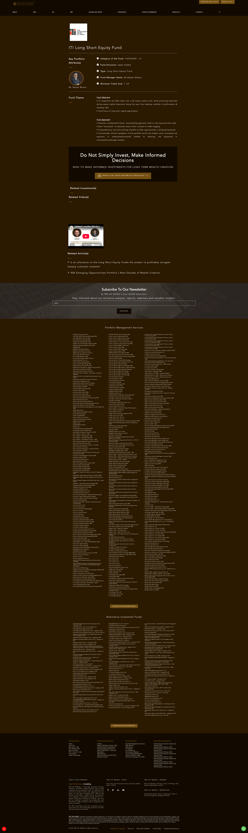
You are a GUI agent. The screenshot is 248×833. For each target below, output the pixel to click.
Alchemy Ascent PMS (79, 390)
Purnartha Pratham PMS (151, 366)
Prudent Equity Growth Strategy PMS (155, 356)
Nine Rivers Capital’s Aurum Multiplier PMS (121, 526)
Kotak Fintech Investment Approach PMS (120, 413)
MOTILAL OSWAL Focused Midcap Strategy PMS (123, 495)
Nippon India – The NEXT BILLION (118, 695)
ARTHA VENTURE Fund (79, 675)
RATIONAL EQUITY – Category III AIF (155, 628)
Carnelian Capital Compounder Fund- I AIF (85, 698)
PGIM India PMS (113, 573)
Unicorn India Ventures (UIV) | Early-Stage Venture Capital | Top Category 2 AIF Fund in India (159, 683)
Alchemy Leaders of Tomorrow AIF (83, 664)
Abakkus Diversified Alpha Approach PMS (85, 343)
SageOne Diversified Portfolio (153, 412)
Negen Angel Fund (114, 685)
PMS (34, 12)
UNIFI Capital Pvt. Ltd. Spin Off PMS (155, 539)
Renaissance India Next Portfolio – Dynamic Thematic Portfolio (160, 394)
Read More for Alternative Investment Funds (124, 725)
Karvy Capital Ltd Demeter (116, 409)
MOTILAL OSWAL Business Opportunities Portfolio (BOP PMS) (123, 493)
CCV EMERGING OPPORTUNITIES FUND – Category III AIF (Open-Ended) (88, 700)
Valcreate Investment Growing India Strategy (157, 550)
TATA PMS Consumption (151, 496)
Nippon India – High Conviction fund (119, 532)
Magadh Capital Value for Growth (118, 433)
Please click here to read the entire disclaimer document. (84, 823)
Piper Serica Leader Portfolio (117, 580)
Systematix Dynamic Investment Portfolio (156, 479)
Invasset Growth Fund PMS (116, 387)
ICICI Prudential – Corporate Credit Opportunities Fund (124, 665)
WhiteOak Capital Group (152, 584)
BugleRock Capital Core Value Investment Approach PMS (87, 473)
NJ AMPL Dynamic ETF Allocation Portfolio (121, 539)
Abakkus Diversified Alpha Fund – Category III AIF (87, 637)
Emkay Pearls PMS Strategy (81, 568)
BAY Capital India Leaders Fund (82, 689)
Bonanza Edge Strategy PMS (81, 466)
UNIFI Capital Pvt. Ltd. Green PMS (154, 534)
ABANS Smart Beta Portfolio (81, 349)
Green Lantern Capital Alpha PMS (118, 336)
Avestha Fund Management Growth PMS (84, 455)
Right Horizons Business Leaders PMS (155, 400)
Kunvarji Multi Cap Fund (116, 427)
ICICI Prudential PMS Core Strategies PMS (121, 365)
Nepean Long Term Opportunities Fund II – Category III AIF (124, 689)
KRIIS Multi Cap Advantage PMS (118, 426)
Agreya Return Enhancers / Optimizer (83, 385)
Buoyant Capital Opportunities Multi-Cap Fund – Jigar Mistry (88, 481)
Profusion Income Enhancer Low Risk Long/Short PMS (160, 350)
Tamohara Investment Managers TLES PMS (157, 485)
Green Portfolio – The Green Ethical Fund (121, 341)
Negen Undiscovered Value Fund (118, 687)
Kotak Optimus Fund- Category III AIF (119, 676)
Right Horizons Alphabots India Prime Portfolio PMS (159, 398)
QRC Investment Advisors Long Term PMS (156, 380)
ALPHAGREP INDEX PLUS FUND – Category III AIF (87, 665)
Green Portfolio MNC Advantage (118, 349)
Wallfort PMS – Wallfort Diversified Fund (156, 572)
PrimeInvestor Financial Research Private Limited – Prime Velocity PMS (159, 338)
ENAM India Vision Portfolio (81, 571)
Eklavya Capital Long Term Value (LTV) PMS (85, 553)
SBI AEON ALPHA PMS (151, 429)
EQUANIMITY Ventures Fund (117, 631)
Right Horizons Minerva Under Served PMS (157, 403)
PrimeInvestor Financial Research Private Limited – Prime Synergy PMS (159, 335)
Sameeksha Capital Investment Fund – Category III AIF (160, 645)
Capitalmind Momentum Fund (81, 491)
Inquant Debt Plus (114, 670)
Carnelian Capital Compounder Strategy (84, 496)
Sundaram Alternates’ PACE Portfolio (155, 473)
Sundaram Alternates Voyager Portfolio (156, 471)
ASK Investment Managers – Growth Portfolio (86, 448)
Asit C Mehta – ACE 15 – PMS (81, 434)
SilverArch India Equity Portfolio (154, 444)
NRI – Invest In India (75, 752)
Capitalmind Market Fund (80, 489)
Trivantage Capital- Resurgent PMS (154, 514)
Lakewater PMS (113, 429)
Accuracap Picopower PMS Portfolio (83, 358)
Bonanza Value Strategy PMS (81, 470)
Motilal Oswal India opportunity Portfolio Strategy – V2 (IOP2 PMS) (124, 501)
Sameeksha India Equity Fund (153, 418)
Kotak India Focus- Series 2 (116, 419)
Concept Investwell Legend (81, 525)
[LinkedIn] (118, 790)
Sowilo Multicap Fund (151, 458)
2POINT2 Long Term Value (80, 334)
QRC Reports (101, 753)
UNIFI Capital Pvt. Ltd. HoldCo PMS (155, 535)
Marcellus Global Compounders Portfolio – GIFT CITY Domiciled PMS (124, 441)
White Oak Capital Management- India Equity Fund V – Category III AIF (160, 704)
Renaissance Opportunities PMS (154, 396)
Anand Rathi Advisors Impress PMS (83, 428)
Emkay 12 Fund (77, 556)
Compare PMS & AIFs (209, 1)
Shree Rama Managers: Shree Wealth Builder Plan (159, 442)
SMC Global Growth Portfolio (153, 451)
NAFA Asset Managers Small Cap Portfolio (121, 518)
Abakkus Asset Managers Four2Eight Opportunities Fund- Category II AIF (87, 635)
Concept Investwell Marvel (80, 527)
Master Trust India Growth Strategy (119, 448)
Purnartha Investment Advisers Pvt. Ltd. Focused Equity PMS (160, 358)
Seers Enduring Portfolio (152, 433)
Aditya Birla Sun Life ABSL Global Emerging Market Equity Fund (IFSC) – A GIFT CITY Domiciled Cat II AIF (88, 647)
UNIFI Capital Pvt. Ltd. (151, 526)
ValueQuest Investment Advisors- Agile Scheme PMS (160, 563)
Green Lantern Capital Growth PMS (119, 340)
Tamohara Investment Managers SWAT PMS (157, 481)
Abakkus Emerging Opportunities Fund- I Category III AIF (88, 640)
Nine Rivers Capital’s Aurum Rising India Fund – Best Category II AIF (123, 693)
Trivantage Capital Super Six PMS (154, 512)
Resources (122, 12)
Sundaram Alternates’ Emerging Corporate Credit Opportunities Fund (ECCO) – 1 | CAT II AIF (159, 661)
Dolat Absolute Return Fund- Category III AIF (85, 709)
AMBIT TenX (76, 423)
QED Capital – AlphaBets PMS (153, 371)
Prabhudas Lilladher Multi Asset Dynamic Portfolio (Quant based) (123, 583)
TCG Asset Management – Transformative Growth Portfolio (159, 502)
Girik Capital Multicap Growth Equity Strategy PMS (87, 586)
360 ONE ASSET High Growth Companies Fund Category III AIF (86, 624)
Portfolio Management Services (135, 744)
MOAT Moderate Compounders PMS (119, 461)
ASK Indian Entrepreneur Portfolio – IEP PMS (86, 445)
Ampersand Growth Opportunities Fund (84, 673)
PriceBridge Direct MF (115, 592)
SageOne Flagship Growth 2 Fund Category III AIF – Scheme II (159, 640)
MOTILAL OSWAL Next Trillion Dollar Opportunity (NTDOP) (123, 506)
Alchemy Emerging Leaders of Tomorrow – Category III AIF (88, 652)
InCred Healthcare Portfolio (117, 380)
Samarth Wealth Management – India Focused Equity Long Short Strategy (160, 643)
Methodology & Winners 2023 (163, 762)
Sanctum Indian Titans (151, 423)
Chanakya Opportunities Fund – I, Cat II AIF (85, 703)
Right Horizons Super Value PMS (154, 407)
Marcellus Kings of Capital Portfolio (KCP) (120, 443)
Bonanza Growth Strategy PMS (81, 468)
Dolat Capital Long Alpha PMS (81, 540)
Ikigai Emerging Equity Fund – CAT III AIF (120, 666)
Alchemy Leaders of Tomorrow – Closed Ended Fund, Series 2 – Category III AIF (88, 661)
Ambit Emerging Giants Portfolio (82, 419)
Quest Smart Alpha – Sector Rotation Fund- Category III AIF (160, 624)
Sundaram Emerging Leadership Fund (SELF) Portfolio (160, 474)
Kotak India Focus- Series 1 (116, 417)
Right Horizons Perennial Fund (153, 405)
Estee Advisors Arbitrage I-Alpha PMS (83, 577)
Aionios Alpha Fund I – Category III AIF (84, 649)
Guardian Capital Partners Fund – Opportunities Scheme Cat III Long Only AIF (122, 648)
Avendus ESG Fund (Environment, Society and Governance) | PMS (86, 453)
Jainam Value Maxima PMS (116, 404)
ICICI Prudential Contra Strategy (118, 364)
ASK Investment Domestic (80, 447)
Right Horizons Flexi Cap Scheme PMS (156, 401)
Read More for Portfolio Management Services (124, 606)
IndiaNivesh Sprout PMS (116, 386)
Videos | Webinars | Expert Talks (107, 745)
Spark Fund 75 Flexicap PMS (153, 463)
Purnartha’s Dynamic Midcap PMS (154, 369)
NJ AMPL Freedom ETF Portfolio (118, 547)
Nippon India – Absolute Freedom (118, 528)
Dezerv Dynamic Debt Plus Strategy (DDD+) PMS (87, 534)
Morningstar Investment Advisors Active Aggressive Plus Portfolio (123, 480)
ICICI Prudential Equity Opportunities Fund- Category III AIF (124, 659)
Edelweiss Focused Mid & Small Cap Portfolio (86, 547)
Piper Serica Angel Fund (116, 704)
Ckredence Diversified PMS (81, 518)
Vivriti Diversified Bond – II (152, 700)
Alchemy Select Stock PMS (80, 394)
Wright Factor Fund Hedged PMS (154, 588)
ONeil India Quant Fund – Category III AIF (121, 699)
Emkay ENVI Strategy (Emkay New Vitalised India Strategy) (86, 561)
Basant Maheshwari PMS (80, 461)
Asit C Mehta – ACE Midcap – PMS (83, 436)
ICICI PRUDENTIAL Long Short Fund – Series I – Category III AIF (122, 662)
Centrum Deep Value (79, 507)
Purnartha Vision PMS (151, 367)
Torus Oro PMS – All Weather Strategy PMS (157, 507)
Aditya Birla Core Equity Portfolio (82, 365)
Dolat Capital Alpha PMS (80, 538)
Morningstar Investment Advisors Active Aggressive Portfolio (123, 483)
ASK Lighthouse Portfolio (80, 450)
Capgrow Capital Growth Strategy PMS (84, 485)
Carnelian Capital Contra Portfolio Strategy (85, 498)
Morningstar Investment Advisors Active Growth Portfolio (122, 490)
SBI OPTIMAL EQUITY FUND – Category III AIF (158, 650)
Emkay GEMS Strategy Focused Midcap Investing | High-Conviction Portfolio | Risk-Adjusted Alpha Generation (87, 565)
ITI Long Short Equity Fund (116, 674)
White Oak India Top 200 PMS (153, 582)
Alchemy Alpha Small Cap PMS (81, 388)
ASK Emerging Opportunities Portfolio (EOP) (85, 441)
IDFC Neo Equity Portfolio (116, 376)
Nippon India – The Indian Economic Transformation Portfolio (123, 534)
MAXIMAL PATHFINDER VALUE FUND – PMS (121, 452)
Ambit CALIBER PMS (79, 415)
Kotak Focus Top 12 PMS (116, 415)
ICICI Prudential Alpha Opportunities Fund (121, 362)
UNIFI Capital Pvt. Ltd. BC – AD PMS (155, 530)
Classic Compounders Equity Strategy (83, 521)
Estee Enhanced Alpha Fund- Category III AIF (121, 633)
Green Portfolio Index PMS (116, 347)
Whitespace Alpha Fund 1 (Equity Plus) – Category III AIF (159, 711)
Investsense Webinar (132, 752)
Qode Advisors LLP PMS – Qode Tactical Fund (158, 377)
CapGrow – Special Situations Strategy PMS (85, 483)
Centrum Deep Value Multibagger (82, 508)
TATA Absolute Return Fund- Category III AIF (157, 674)
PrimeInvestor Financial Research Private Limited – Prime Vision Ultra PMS (159, 348)
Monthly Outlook (102, 757)
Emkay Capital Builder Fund (81, 558)
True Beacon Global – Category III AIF (155, 679)
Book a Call (227, 1)
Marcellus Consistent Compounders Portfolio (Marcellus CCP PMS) (121, 437)
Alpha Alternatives (78, 410)
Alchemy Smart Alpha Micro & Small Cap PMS (86, 397)
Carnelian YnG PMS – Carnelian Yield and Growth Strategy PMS (87, 502)
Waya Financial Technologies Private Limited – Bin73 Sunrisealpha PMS (160, 576)
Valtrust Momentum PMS (152, 559)
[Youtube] (123, 790)
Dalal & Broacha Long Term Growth (83, 532)
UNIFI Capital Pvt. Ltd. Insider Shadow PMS (157, 537)
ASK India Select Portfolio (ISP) (82, 443)
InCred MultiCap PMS (115, 382)
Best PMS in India (74, 748)
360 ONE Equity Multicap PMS (81, 340)
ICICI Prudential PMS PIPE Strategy (119, 371)
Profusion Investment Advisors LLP (154, 352)
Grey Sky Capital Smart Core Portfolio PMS (121, 354)
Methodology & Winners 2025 (163, 752)
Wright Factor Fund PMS (152, 590)
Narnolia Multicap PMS (115, 519)
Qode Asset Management (152, 379)
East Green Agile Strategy (80, 543)
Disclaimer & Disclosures (171, 828)
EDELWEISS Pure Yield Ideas (81, 549)
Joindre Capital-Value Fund (116, 406)
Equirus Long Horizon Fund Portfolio (83, 573)
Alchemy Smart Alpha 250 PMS (82, 396)
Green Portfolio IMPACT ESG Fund (119, 345)
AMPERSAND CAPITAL (79, 425)
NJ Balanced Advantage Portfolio (118, 551)
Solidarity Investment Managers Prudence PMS (158, 456)
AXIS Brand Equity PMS (79, 457)
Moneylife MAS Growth (115, 475)
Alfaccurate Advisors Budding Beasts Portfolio (86, 403)
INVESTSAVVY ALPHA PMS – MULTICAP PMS (121, 395)
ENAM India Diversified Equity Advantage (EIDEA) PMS (88, 569)
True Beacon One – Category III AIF (155, 681)
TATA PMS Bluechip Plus (152, 494)
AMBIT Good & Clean (79, 421)
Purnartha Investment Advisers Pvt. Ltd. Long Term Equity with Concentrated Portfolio (159, 361)
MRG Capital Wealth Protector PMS (119, 514)
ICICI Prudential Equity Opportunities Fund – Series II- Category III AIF (124, 656)
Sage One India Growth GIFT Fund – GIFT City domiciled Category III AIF (158, 637)
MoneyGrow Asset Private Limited (118, 469)
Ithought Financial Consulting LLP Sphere (120, 398)
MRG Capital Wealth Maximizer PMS (119, 512)
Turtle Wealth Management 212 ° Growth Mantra (158, 519)
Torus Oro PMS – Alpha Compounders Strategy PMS (159, 508)
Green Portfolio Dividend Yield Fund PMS (121, 343)
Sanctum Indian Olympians (152, 422)
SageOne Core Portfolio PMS (153, 411)
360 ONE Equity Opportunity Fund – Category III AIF (88, 630)
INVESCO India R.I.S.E (115, 393)
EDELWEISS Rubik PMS (79, 551)
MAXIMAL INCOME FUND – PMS (118, 450)
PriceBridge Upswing (115, 595)
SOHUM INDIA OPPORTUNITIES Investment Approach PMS (160, 454)
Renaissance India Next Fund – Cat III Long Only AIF (159, 630)
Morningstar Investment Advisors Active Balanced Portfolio (123, 486)
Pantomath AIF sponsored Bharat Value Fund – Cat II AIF (122, 701)
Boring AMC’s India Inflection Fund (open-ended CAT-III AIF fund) (88, 692)
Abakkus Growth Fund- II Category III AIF (84, 644)
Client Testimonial (74, 755)
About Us (72, 745)
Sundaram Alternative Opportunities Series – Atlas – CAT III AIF (159, 668)
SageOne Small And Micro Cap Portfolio (156, 416)
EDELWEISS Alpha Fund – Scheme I (119, 623)
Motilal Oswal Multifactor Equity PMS (119, 503)
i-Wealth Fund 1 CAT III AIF (116, 650)
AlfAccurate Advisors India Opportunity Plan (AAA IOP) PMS (88, 407)
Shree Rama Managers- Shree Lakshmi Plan (157, 438)
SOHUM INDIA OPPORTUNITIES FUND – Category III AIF (160, 658)
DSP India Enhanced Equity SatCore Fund (85, 711)
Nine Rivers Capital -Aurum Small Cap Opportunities (123, 524)
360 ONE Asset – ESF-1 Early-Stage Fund (84, 627)
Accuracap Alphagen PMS (80, 356)
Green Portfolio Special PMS (117, 351)
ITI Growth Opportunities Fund (117, 672)
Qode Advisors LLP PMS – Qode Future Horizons (158, 375)
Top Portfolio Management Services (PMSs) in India (133, 754)
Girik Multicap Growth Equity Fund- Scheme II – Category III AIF (122, 644)
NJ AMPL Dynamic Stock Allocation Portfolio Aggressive (121, 541)
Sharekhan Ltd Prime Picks (152, 434)
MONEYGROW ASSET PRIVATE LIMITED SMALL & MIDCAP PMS (123, 473)
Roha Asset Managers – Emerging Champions (157, 409)
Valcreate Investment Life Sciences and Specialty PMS (160, 552)
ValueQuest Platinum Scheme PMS (154, 565)
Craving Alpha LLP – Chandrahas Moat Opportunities (88, 704)
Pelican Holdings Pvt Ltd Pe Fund (118, 567)
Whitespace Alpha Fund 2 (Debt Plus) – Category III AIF (160, 713)
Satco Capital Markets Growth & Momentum (157, 427)
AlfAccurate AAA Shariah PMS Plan (83, 401)
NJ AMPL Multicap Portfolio (117, 549)
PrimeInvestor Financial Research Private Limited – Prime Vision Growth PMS (159, 345)
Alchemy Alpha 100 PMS (80, 386)
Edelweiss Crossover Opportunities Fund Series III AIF (124, 627)
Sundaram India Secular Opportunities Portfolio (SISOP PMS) (160, 477)
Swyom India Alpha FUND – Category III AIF (157, 672)
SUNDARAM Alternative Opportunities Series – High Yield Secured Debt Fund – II (159, 664)
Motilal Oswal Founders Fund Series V (119, 681)
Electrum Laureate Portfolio (81, 554)
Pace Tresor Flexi (114, 558)
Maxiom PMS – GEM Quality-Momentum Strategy (123, 456)
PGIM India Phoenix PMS (116, 569)
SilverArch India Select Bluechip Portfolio (156, 447)
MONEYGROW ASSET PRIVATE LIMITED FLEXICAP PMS (124, 470)
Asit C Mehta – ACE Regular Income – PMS (85, 439)
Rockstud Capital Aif (150, 632)
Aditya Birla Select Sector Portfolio (83, 371)
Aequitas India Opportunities (81, 381)
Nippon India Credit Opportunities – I (119, 697)
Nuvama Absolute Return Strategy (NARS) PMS (122, 552)
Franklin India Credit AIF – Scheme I (119, 640)
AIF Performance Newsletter (106, 748)
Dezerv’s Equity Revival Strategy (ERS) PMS (85, 536)
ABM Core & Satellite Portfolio (81, 351)
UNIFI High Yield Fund (151, 686)
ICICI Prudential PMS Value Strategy (119, 373)
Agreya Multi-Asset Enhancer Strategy (84, 383)
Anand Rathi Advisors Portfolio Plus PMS (84, 432)
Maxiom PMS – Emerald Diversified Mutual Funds (123, 454)
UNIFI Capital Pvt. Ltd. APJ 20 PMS (154, 528)
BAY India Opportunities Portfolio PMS (84, 463)
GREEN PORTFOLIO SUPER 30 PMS (119, 353)
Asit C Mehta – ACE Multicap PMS (82, 437)
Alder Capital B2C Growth (80, 399)
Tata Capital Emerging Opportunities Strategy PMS (159, 489)
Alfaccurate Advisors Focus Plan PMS (83, 405)
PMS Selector (129, 745)
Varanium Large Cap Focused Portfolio (155, 567)
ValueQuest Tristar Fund (151, 694)
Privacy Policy (157, 828)
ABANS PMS (76, 347)
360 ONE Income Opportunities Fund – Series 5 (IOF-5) (88, 632)
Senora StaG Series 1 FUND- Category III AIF (157, 655)
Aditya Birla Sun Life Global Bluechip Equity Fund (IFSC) (87, 377)
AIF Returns (129, 748)
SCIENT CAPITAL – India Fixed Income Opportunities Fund (160, 653)
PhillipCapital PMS (114, 576)
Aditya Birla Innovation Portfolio (82, 369)
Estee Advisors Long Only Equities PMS (84, 579)
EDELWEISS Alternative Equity (117, 625)
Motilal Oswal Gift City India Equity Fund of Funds (123, 683)
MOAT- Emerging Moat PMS (117, 467)
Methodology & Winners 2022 (163, 767)
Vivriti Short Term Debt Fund (153, 702)
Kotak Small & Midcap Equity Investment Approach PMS (123, 423)
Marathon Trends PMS (115, 435)
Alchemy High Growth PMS (81, 392)
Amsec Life (76, 426)
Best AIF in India (74, 747)
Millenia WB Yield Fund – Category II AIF (120, 677)
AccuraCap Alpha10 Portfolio (81, 354)
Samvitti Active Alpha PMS (152, 420)
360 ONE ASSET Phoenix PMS (81, 338)
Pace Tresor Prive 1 (114, 562)
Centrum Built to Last (79, 505)
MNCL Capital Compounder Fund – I (119, 679)
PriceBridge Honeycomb (116, 594)
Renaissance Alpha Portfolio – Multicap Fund (157, 386)
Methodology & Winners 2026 (163, 747)
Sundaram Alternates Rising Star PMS (155, 469)
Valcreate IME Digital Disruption (154, 548)
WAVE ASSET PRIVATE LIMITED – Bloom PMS (157, 574)
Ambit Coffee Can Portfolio (80, 417)
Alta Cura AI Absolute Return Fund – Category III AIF (88, 669)
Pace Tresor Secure (114, 563)
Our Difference (130, 750)
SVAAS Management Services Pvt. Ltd (155, 670)
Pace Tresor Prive (114, 560)
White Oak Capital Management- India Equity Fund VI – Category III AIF (160, 708)
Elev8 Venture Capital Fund (116, 629)
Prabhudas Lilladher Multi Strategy (118, 585)
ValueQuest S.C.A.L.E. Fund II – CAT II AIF (156, 692)
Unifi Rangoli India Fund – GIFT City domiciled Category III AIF (158, 688)
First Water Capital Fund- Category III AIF (120, 638)
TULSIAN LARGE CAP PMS (152, 516)
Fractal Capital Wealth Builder (81, 584)
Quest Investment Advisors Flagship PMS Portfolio (159, 382)
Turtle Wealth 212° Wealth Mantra (154, 518)
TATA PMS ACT (149, 490)
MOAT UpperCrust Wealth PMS (118, 465)
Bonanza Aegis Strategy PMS (81, 464)
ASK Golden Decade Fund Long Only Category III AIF (88, 682)
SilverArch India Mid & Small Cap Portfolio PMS (158, 446)
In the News (72, 753)
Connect (199, 12)
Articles (99, 744)
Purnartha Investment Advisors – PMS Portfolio (158, 364)
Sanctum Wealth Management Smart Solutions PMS (159, 425)
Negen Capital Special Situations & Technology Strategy (122, 522)
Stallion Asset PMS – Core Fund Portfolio (156, 467)
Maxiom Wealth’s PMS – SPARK (118, 459)
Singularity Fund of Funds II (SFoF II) (155, 449)
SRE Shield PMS (149, 465)
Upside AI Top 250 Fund (151, 545)
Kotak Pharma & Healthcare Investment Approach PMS (124, 420)
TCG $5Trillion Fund (150, 498)
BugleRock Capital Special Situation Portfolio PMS (87, 475)
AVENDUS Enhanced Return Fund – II (83, 686)
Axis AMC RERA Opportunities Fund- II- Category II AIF (88, 688)
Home (70, 744)
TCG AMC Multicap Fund (152, 500)
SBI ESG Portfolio (150, 431)
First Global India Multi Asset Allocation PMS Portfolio (88, 581)
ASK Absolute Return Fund (80, 680)
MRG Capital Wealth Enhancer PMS (119, 510)
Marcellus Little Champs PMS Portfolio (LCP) (121, 445)
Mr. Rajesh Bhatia (77, 87)
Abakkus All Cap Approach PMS (82, 341)
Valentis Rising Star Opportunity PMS (155, 556)
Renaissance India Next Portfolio (154, 391)
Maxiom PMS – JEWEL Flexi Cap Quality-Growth (122, 458)
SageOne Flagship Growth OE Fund (155, 414)
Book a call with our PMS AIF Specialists (124, 175)
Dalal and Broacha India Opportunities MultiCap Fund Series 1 (88, 707)
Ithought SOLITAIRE (114, 400)
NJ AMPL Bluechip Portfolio (117, 537)
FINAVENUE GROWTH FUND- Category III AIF (122, 634)
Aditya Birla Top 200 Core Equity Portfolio (85, 379)
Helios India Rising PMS (115, 358)
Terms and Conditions (143, 828)
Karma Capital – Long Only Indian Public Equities (122, 408)
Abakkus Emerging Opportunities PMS (84, 345)
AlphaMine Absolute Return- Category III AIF (85, 667)
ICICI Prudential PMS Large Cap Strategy (120, 369)
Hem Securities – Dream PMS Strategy (120, 360)
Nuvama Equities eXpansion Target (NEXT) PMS (122, 554)
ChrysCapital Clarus (78, 516)
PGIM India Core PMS (115, 571)
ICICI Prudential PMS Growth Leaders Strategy (122, 367)
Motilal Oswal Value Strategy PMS (118, 508)
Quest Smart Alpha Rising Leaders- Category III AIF (159, 627)
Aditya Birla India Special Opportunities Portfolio (87, 367)
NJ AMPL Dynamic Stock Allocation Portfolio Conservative (121, 545)
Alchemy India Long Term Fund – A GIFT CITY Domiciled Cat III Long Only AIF (86, 658)
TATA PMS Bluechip (150, 492)
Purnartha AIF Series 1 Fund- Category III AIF (121, 707)
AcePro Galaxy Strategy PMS (81, 362)
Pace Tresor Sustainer (115, 565)
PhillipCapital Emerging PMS (117, 574)
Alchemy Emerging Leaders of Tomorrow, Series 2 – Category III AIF (87, 655)
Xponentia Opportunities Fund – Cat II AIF (157, 715)
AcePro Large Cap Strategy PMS (82, 364)
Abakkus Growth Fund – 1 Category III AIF (85, 642)
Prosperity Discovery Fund (152, 354)
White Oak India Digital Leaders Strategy (156, 579)
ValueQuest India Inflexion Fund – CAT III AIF (157, 691)
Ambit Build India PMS (79, 414)
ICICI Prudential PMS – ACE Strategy (119, 375)
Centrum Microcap (78, 514)
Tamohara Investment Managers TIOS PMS (157, 483)
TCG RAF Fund (149, 505)
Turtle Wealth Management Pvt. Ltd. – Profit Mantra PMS (159, 522)
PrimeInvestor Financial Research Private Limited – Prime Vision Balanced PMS (159, 341)
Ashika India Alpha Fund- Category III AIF (84, 677)
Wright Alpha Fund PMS (151, 586)
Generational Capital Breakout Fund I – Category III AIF (124, 642)
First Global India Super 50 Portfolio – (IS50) (85, 582)
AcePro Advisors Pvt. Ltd (80, 360)
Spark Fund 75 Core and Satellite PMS (155, 462)
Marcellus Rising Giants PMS (117, 447)
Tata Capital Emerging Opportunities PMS (156, 487)
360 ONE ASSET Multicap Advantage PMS (85, 336)
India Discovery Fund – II (116, 668)
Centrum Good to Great (80, 512)
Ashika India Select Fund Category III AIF (84, 678)
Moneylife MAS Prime (115, 477)
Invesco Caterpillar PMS (115, 389)
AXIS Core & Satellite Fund (80, 459)
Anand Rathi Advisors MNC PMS (82, 430)
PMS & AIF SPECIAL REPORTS (106, 755)
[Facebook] (108, 790)
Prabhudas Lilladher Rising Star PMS (119, 587)
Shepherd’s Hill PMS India (152, 436)
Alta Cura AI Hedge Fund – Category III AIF (85, 671)
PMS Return (129, 747)
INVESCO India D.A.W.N (115, 391)
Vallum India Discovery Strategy (154, 557)
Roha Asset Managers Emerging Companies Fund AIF (160, 634)
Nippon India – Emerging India (117, 530)
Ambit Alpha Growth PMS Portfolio (83, 412)
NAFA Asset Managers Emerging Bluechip (121, 516)
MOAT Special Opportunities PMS (118, 463)
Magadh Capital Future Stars (117, 431)
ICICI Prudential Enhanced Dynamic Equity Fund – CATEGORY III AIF (123, 653)
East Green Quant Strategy (80, 545)
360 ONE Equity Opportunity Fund (83, 628)
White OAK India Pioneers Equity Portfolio (157, 580)
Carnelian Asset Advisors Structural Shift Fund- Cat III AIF (88, 695)
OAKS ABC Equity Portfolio (116, 556)
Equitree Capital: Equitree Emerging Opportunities (87, 575)
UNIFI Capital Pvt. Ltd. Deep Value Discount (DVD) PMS (160, 532)
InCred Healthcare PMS (115, 378)
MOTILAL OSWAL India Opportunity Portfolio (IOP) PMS (123, 498)
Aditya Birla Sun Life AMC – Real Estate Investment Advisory (87, 374)
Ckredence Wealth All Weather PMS (83, 519)
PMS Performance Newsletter (106, 747)
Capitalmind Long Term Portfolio (82, 487)
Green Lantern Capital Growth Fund (119, 338)
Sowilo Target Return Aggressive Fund (155, 460)
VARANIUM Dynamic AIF (151, 696)
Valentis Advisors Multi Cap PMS (154, 554)
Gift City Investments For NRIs (135, 757)
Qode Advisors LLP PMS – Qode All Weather (157, 373)
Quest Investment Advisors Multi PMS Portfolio (158, 384)
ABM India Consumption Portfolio (82, 353)
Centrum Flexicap (78, 510)
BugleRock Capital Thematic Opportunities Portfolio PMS (87, 478)
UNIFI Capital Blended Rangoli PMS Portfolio (157, 524)
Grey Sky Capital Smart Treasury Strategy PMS (122, 356)
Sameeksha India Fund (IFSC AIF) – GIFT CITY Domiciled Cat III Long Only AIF (157, 648)
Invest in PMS (73, 750)
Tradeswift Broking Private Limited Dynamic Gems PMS (160, 510)
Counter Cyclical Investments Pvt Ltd (83, 529)
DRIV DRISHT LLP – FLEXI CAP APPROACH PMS (86, 542)
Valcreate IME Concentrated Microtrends (156, 546)
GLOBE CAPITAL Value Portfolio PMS (119, 334)
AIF (53, 12)
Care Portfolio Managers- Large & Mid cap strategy (87, 494)
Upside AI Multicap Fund (152, 543)
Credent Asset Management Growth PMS (84, 531)
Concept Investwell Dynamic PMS (82, 523)
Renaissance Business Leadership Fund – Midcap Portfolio (158, 389)
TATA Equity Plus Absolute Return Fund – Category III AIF (160, 676)
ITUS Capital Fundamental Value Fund (119, 402)
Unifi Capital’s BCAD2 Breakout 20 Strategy (157, 541)
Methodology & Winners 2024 (163, 757)
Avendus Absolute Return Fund (82, 684)
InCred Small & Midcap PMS (117, 384)
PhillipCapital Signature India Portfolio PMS (121, 578)
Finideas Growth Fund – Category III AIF (120, 636)
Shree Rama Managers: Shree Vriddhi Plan (157, 440)
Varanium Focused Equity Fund (153, 698)
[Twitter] (113, 790)
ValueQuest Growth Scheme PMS (154, 561)
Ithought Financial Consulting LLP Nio (119, 397)
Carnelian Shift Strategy (80, 500)
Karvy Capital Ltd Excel (115, 411)
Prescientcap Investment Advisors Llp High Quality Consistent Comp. (123, 589)
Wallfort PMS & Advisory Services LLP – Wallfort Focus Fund (160, 569)
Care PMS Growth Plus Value (81, 492)
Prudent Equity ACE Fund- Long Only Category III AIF (124, 705)
